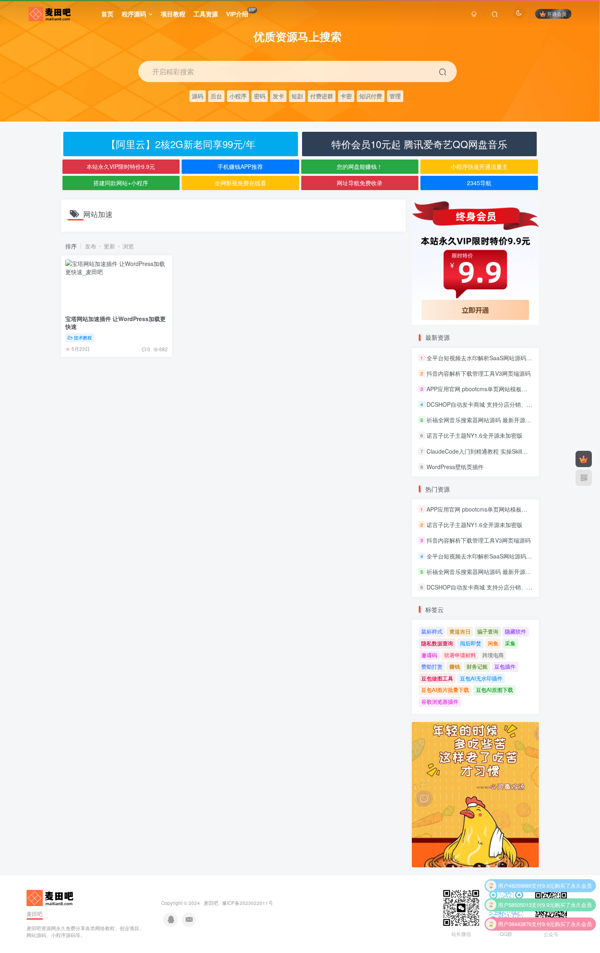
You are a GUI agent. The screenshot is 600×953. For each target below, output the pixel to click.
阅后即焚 (470, 643)
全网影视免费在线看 (240, 183)
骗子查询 (487, 631)
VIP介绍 (240, 12)
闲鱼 (493, 643)
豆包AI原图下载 (494, 690)
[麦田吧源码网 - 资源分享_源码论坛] (51, 897)
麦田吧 (211, 903)
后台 (216, 95)
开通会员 (557, 13)
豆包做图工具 (437, 678)
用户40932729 (514, 927)
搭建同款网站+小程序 (120, 183)
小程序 (238, 95)
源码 (197, 95)
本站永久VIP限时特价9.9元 (121, 166)
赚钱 (454, 666)
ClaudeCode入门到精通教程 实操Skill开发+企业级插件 (496, 451)
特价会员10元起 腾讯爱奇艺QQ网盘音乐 (419, 144)
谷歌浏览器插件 (439, 701)
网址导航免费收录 (359, 183)
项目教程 (173, 13)
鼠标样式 (431, 631)
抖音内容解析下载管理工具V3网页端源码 (479, 373)
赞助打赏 (431, 666)
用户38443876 (514, 908)
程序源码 (134, 13)
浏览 (128, 246)
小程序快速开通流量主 (479, 166)
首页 (107, 13)
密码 (259, 95)
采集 (510, 643)
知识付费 (370, 95)
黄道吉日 (460, 631)
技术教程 (83, 337)
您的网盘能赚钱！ (359, 166)
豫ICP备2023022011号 (247, 903)
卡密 (346, 95)
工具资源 (205, 13)
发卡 (278, 95)
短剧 (297, 95)
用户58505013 (514, 889)
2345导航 (479, 183)
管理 (395, 95)
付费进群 (321, 95)
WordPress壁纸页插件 (455, 467)
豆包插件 (505, 666)
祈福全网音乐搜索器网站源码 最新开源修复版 (484, 420)
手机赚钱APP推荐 (240, 166)
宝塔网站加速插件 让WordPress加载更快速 (115, 323)
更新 (109, 246)
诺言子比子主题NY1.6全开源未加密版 (474, 436)
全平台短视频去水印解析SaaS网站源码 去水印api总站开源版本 (507, 358)
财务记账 (477, 666)
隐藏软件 (515, 631)
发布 (90, 246)
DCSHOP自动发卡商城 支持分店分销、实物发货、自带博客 (502, 404)
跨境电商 (493, 655)
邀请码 (429, 655)
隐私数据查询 (437, 643)
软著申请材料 (460, 655)
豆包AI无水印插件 (481, 678)
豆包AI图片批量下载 (445, 690)
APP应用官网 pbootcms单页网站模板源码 (480, 389)
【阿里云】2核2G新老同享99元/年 (181, 144)
